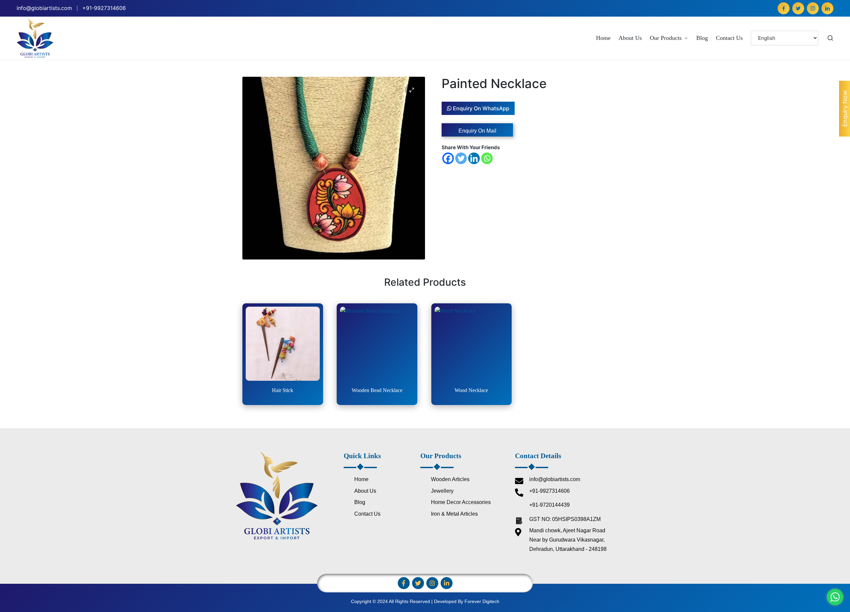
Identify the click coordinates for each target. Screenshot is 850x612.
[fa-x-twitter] (798, 8)
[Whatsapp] (487, 158)
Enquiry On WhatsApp (480, 108)
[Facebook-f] (404, 583)
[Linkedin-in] (447, 583)
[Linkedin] (474, 158)
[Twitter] (461, 158)
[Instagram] (432, 583)
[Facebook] (448, 158)
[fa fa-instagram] (813, 8)
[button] (411, 90)
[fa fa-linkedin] (827, 8)
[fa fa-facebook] (784, 8)
